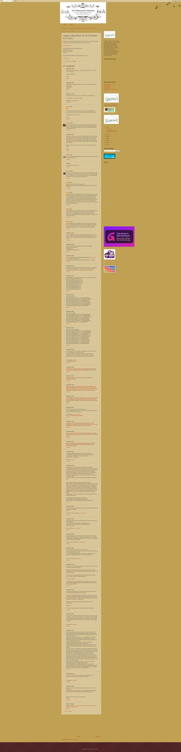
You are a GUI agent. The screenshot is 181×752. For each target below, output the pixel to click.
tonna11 (68, 192)
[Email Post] (79, 61)
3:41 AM (68, 708)
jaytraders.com (79, 558)
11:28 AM (68, 204)
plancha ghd (73, 444)
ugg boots (87, 400)
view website (74, 680)
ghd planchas (87, 443)
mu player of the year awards (76, 415)
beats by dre (69, 386)
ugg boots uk (78, 400)
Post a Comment (68, 711)
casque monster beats (82, 388)
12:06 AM (68, 240)
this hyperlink (74, 624)
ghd (95, 433)
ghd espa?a (77, 443)
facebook (89, 28)
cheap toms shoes (70, 423)
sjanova (68, 106)
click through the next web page (86, 270)
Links (71, 24)
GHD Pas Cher (87, 433)
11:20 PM (68, 699)
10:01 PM (68, 102)
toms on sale (91, 423)
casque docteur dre (80, 387)
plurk (74, 28)
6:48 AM (68, 345)
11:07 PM (68, 130)
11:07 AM (68, 626)
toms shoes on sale (93, 424)
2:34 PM (68, 290)
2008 (106, 138)
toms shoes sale (73, 425)
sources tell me (83, 513)
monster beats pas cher (75, 390)
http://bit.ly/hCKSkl (67, 45)
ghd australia (82, 377)
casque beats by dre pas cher (81, 386)
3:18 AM (68, 502)
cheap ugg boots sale (71, 397)
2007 (106, 140)
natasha (68, 208)
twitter (76, 28)
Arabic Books (82, 542)
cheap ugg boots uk (84, 397)
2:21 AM (68, 371)
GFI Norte (75, 360)
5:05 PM (68, 307)
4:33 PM (68, 271)
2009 (106, 136)
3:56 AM (68, 682)
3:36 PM (68, 609)
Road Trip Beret (107, 88)
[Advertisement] (81, 725)
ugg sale (95, 400)
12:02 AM (68, 437)
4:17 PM (68, 217)
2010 (106, 134)
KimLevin (68, 123)
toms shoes (83, 425)
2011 (106, 127)
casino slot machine (77, 414)
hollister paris (89, 368)
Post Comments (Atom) (72, 739)
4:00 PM (68, 178)
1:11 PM (68, 150)
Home (65, 24)
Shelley (67, 154)
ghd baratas (68, 443)
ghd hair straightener (70, 377)
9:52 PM (68, 89)
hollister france (69, 368)
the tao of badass (77, 528)
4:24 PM (68, 403)
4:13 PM (68, 669)
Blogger (96, 749)
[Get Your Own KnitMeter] (109, 158)
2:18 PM (68, 159)
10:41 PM (68, 118)
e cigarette (77, 705)
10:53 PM (68, 447)
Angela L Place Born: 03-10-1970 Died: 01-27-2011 (112, 131)
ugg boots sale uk (86, 399)
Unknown (68, 221)
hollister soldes (81, 370)
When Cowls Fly (107, 86)
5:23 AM (68, 261)
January (108, 128)
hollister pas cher (70, 370)
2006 (106, 142)
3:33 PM (68, 585)
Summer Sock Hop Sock (109, 84)
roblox (73, 459)
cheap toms (81, 423)
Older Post (98, 736)
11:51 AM (68, 380)
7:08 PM (68, 166)
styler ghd (95, 434)
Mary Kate (68, 171)
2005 (106, 144)
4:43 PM (68, 461)
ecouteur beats (94, 388)
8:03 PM (68, 427)
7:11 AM (68, 417)
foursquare (80, 28)
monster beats (87, 390)
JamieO (68, 182)
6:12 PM (68, 363)
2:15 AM (68, 529)
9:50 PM (68, 78)
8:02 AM (68, 251)
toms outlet (73, 424)
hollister (90, 370)
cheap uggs (75, 399)
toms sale (81, 424)
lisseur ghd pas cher (74, 434)
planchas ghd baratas (84, 444)
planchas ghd (69, 445)
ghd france (68, 433)
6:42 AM (68, 323)
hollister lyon (79, 368)
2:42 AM (68, 543)
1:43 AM (68, 228)
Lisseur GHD (87, 434)
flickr (71, 28)
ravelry (68, 28)
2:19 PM (68, 560)
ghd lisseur (77, 433)
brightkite (94, 28)
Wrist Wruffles (107, 85)
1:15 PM (68, 392)
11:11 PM (68, 188)
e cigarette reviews (74, 706)
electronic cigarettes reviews (85, 705)
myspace (85, 28)
